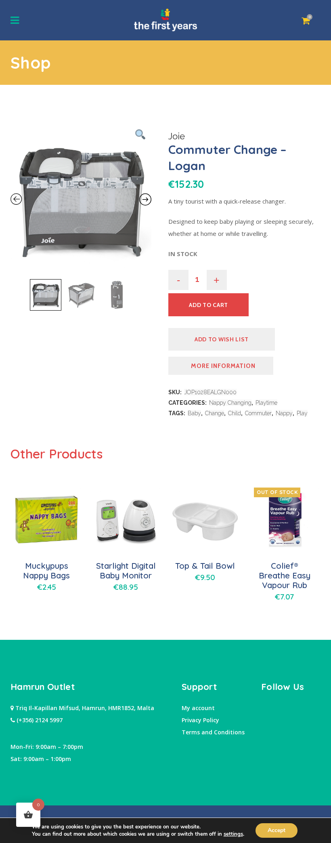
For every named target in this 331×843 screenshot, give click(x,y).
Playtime (266, 402)
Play (302, 413)
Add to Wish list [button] (222, 339)
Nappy (284, 413)
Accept (276, 830)
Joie (176, 136)
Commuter (258, 413)
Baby (194, 413)
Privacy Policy (200, 720)
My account (198, 708)
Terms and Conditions (213, 732)
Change (214, 413)
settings (233, 834)
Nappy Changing (230, 402)
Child (234, 413)
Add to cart (208, 305)
